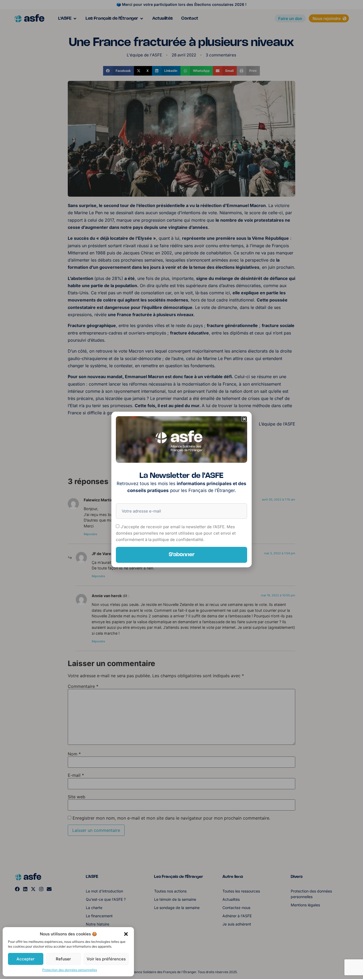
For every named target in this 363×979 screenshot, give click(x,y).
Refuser (63, 958)
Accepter (25, 958)
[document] (181, 489)
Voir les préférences (106, 958)
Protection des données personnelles (69, 970)
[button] (126, 934)
